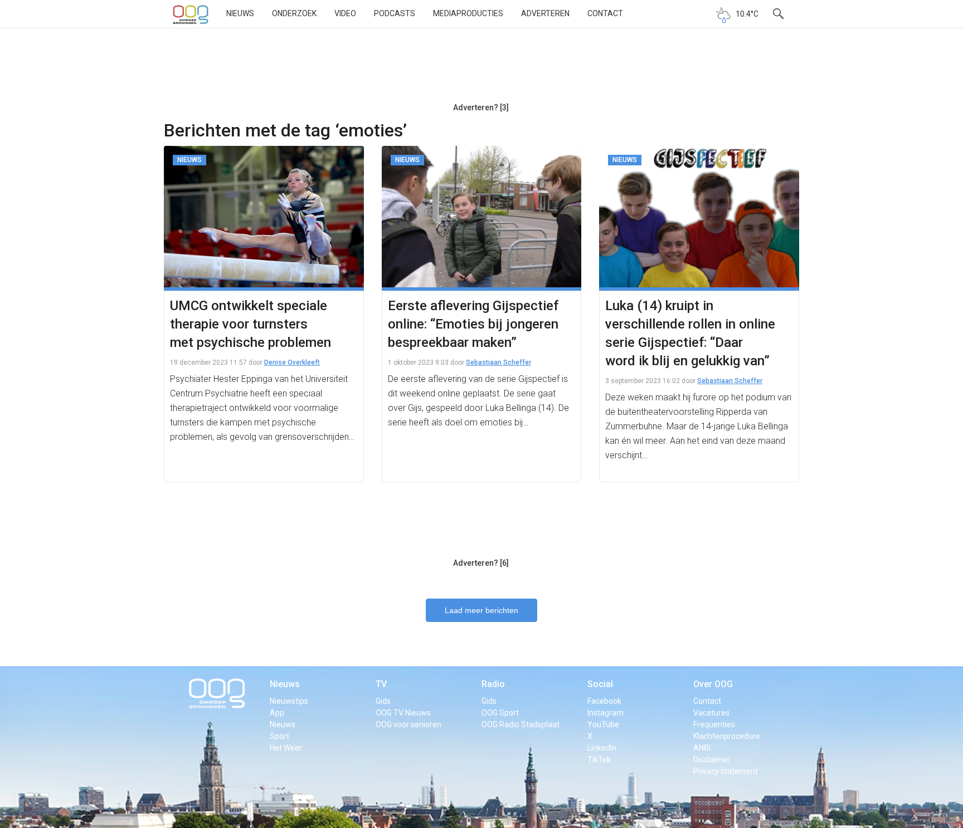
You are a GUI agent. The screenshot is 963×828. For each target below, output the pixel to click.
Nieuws (240, 13)
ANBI (702, 747)
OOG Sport (500, 712)
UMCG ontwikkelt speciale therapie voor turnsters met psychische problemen (250, 324)
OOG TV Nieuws (403, 712)
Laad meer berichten (481, 610)
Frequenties (714, 724)
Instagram (605, 712)
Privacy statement (725, 771)
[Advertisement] (481, 70)
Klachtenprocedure (726, 736)
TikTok (599, 759)
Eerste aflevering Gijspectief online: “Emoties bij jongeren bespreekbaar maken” (473, 324)
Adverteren (545, 13)
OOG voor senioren (408, 724)
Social (600, 684)
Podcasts (394, 13)
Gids (383, 701)
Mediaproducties (468, 13)
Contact (605, 13)
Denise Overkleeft (292, 362)
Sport (279, 736)
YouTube (603, 724)
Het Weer (286, 747)
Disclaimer (711, 759)
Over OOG (713, 684)
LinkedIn (601, 747)
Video (345, 13)
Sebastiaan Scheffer (498, 362)
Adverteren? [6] (481, 562)
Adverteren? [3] (481, 107)
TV (381, 684)
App (277, 712)
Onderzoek (294, 13)
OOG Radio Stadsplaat (520, 724)
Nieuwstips (289, 701)
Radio (493, 684)
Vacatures (711, 712)
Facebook (604, 701)
